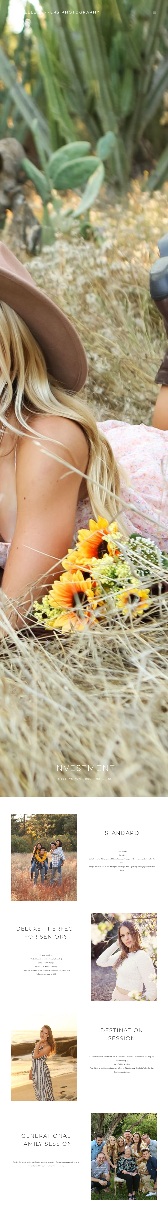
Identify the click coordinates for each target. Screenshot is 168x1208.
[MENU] (153, 12)
